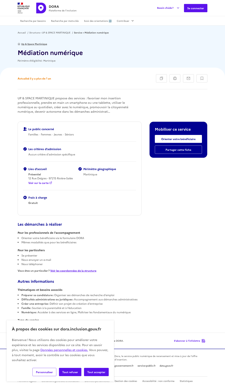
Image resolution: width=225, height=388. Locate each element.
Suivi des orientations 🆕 (98, 20)
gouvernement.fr (124, 365)
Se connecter (195, 8)
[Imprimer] (174, 78)
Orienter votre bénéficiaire (178, 139)
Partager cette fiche (178, 149)
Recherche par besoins (33, 20)
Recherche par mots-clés (65, 20)
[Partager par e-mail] (188, 78)
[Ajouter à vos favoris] (202, 78)
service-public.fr (147, 365)
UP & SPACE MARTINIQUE (49, 32)
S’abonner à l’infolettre (187, 340)
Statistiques (186, 381)
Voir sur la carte (38, 183)
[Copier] (161, 78)
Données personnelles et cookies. (64, 350)
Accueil (22, 32)
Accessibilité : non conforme (158, 381)
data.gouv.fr (166, 365)
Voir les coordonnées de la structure (73, 270)
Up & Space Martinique (34, 44)
